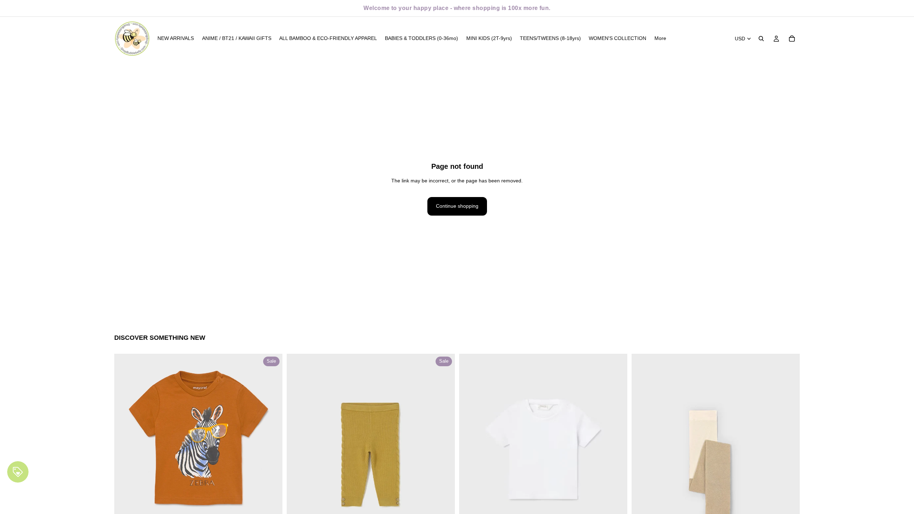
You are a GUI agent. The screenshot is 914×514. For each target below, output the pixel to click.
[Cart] (792, 38)
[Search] (761, 38)
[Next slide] (271, 438)
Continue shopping (457, 206)
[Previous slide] (125, 438)
